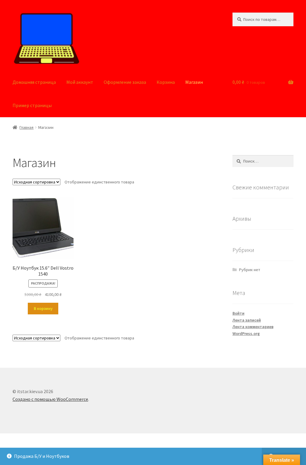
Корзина (166, 82)
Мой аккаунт (79, 82)
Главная (26, 127)
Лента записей (246, 320)
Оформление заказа (125, 82)
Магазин (194, 82)
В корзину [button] (43, 308)
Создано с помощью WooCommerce (50, 399)
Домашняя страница (34, 82)
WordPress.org (246, 333)
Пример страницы (32, 105)
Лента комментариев (252, 326)
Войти (238, 313)
